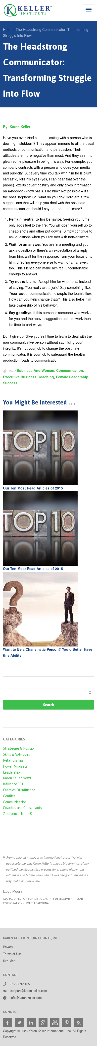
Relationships (13, 760)
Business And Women (35, 370)
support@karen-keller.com (28, 990)
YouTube (54, 1022)
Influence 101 (13, 784)
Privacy (8, 947)
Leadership (11, 772)
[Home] (28, 10)
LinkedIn (31, 1022)
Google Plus (43, 1022)
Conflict (9, 796)
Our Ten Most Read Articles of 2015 (33, 487)
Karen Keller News (17, 778)
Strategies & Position (19, 748)
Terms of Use (12, 954)
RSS (78, 1022)
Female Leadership (72, 376)
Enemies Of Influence (19, 790)
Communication (69, 370)
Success (10, 382)
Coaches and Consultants (22, 808)
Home (7, 29)
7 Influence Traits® (17, 814)
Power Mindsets (15, 766)
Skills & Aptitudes (16, 754)
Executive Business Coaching (28, 376)
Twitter (19, 1022)
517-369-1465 (20, 984)
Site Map (9, 961)
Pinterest (66, 1022)
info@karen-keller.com (26, 997)
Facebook (7, 1022)
